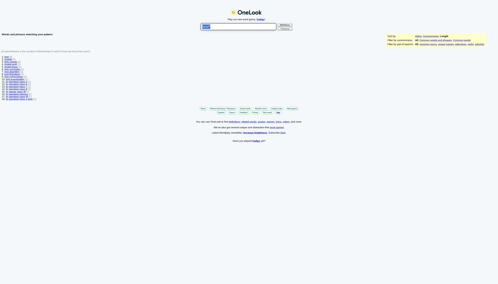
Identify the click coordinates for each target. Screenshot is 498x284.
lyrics (278, 121)
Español (221, 112)
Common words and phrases (436, 40)
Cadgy (260, 19)
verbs (471, 44)
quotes (261, 121)
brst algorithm (12, 71)
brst (7, 56)
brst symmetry (12, 69)
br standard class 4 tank (19, 99)
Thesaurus (285, 29)
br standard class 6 (16, 84)
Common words (462, 40)
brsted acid (11, 64)
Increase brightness (255, 132)
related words (249, 121)
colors (286, 121)
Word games (292, 109)
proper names (446, 44)
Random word (261, 109)
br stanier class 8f (16, 91)
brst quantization (15, 79)
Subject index (276, 109)
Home (203, 109)
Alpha (418, 36)
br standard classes (17, 94)
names (270, 121)
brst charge (11, 61)
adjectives (460, 44)
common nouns (428, 44)
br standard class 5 (16, 81)
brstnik (8, 59)
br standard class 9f (17, 96)
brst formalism (12, 74)
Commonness (431, 36)
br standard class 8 (16, 89)
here (282, 132)
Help (278, 112)
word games (277, 127)
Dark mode (267, 112)
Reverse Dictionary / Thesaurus (222, 109)
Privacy (255, 112)
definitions (234, 121)
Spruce (232, 112)
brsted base (11, 66)
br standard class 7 (16, 86)
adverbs (479, 44)
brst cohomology (14, 76)
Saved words (245, 109)
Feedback (243, 112)
